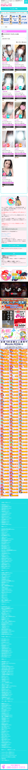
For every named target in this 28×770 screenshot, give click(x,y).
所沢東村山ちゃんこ (5, 574)
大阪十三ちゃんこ (5, 684)
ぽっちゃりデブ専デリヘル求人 (8, 757)
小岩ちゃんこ (4, 593)
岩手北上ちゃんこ (5, 516)
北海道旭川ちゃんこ (5, 514)
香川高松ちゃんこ (5, 711)
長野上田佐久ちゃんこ (6, 655)
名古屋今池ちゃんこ (5, 606)
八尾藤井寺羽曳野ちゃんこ (7, 674)
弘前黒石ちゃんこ (5, 511)
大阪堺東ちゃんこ (5, 681)
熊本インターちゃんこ (6, 708)
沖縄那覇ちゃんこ (5, 719)
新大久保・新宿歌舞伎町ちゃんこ (9, 550)
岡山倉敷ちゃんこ (5, 731)
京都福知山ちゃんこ (5, 697)
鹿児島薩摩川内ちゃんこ (6, 715)
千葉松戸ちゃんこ (5, 563)
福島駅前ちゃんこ (5, 522)
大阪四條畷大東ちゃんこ (6, 694)
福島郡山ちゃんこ (5, 521)
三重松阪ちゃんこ (5, 626)
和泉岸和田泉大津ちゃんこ (7, 669)
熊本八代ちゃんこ (5, 734)
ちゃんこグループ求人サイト (8, 753)
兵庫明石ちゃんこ (5, 679)
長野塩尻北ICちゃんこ (6, 653)
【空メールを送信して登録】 (14, 245)
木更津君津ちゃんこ (5, 553)
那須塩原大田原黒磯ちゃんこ (8, 580)
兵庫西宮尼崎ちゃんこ (6, 695)
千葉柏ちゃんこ (4, 587)
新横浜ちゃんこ (4, 584)
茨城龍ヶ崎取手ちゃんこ (6, 572)
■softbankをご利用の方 (6, 236)
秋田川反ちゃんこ (5, 509)
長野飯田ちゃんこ (5, 647)
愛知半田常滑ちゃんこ (6, 629)
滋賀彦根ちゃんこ (5, 661)
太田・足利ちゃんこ (5, 576)
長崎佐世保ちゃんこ (5, 706)
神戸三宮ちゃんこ (5, 677)
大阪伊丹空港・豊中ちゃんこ (8, 668)
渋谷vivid (3, 758)
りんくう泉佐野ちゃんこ (6, 682)
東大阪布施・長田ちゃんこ (7, 671)
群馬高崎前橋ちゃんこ (6, 540)
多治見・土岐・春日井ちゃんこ (8, 616)
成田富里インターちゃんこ (7, 538)
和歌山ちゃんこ (4, 664)
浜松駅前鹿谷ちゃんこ (6, 632)
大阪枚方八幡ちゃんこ (6, 687)
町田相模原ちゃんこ (5, 546)
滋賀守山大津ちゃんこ (6, 690)
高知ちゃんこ (4, 729)
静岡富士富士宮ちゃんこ (6, 634)
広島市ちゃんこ (4, 723)
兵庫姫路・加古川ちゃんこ (7, 673)
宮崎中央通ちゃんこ (5, 736)
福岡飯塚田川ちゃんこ (6, 724)
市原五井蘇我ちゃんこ (6, 589)
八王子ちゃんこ (4, 598)
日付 (3, 36)
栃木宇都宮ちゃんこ (5, 542)
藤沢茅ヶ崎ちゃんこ (5, 566)
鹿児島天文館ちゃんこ (6, 705)
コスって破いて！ (5, 760)
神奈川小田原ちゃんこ (6, 561)
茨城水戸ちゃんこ (5, 534)
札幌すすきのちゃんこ (6, 517)
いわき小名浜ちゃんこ (6, 513)
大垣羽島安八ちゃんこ (6, 609)
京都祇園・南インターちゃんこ (8, 663)
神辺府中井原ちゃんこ (6, 742)
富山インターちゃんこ (6, 643)
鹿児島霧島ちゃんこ (5, 710)
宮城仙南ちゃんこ (5, 504)
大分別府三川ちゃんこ (6, 747)
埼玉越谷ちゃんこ (5, 568)
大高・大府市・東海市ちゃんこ (8, 621)
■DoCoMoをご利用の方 (6, 233)
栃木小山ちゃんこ (5, 545)
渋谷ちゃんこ (4, 595)
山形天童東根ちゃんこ (6, 506)
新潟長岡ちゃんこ (5, 645)
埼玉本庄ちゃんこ (5, 551)
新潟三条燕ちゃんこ (5, 656)
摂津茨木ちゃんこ (5, 689)
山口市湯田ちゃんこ (5, 744)
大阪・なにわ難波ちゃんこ (7, 698)
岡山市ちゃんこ (4, 737)
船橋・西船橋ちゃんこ (6, 600)
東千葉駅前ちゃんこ (5, 535)
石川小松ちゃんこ (5, 639)
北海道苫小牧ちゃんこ (6, 524)
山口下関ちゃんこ (5, 726)
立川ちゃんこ (4, 532)
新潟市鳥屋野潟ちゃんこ (6, 652)
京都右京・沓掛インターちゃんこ (9, 685)
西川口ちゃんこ (4, 530)
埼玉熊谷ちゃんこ (5, 543)
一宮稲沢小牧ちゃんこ (6, 611)
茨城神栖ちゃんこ (5, 579)
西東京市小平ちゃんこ (6, 592)
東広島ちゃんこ (4, 732)
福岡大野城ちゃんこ (5, 728)
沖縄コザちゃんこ (5, 740)
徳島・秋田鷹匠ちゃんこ (6, 716)
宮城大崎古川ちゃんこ (6, 508)
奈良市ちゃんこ (4, 676)
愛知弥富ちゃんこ (5, 613)
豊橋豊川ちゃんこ (5, 619)
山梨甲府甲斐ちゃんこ (6, 648)
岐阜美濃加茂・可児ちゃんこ (8, 631)
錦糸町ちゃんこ (4, 555)
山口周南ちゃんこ (5, 721)
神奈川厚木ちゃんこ (5, 548)
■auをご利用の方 (5, 235)
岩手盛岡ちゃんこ (5, 519)
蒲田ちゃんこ (4, 597)
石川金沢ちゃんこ (5, 642)
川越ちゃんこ (4, 537)
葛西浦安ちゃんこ (5, 582)
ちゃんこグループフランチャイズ (9, 755)
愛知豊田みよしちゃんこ (6, 624)
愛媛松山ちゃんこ (5, 703)
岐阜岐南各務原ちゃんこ (6, 622)
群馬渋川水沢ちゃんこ (6, 558)
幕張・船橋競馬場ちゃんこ (7, 585)
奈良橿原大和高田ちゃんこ (7, 666)
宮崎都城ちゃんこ (5, 718)
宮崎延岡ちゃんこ (5, 745)
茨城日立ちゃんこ (5, 602)
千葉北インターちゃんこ (6, 590)
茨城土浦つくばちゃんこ (6, 559)
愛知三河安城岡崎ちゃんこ (7, 608)
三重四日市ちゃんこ (5, 614)
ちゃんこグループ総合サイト (8, 752)
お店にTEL (14, 8)
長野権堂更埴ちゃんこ (6, 650)
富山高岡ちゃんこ (5, 640)
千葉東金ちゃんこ (5, 556)
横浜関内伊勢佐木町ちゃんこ (8, 529)
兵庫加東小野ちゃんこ (6, 692)
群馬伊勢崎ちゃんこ (5, 564)
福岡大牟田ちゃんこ (5, 739)
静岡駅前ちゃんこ (5, 618)
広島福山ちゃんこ (5, 713)
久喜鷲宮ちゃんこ (5, 577)
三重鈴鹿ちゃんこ (5, 627)
